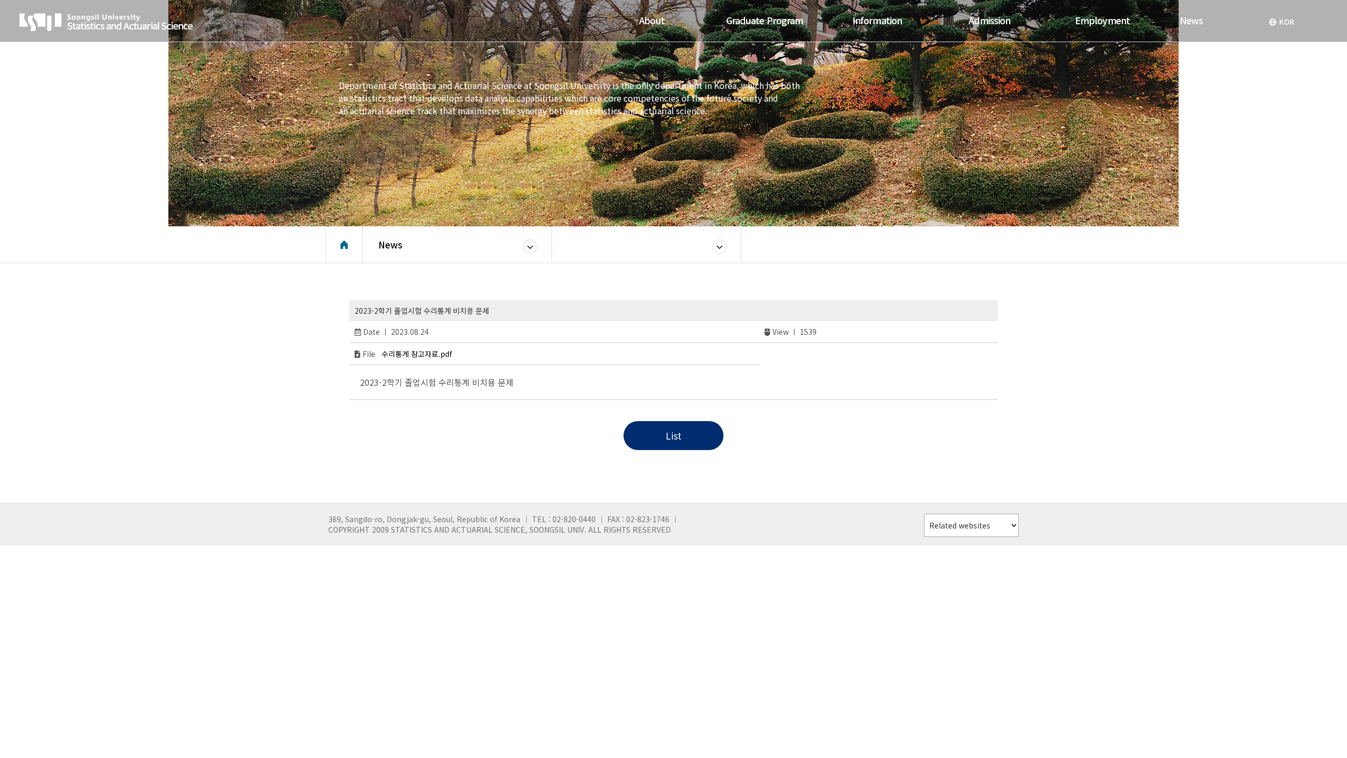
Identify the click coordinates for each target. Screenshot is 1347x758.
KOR (1286, 21)
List (673, 435)
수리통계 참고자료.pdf (416, 353)
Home (344, 244)
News (390, 244)
